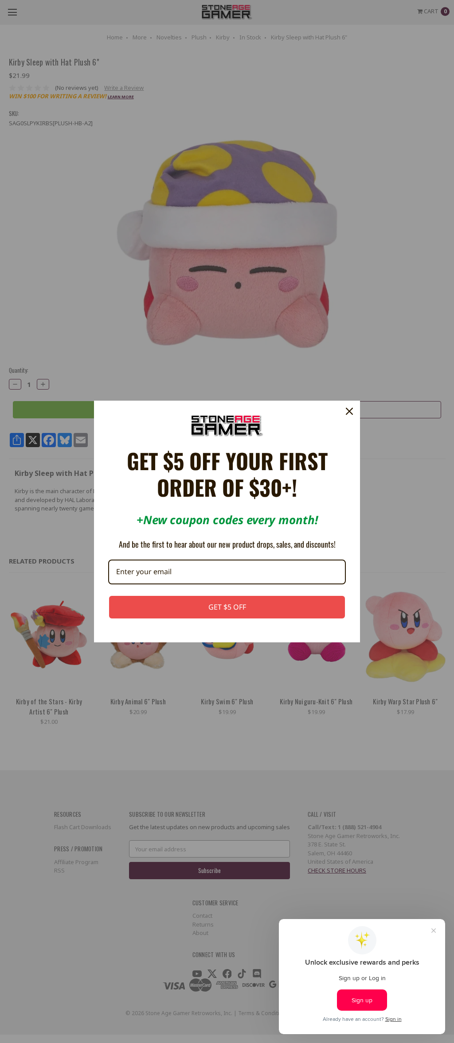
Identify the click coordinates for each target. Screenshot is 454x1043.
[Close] (349, 411)
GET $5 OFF (227, 607)
